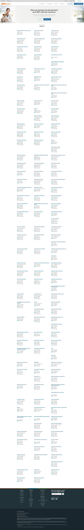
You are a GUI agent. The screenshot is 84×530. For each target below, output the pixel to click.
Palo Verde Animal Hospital (56, 340)
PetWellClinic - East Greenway (56, 362)
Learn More (40, 19)
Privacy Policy (42, 499)
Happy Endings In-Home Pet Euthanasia (58, 241)
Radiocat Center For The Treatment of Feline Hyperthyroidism (58, 385)
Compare (42, 493)
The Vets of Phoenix (54, 439)
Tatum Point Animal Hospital (22, 439)
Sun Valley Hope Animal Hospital (57, 431)
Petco (52, 348)
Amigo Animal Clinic (54, 46)
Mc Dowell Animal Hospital (39, 309)
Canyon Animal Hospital (55, 163)
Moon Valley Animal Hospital (56, 309)
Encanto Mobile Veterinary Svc (56, 211)
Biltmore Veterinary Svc (21, 155)
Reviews (22, 501)
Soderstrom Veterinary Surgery (39, 407)
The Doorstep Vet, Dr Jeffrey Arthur (40, 439)
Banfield (35, 108)
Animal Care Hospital (38, 54)
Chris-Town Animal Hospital (22, 179)
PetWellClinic (36, 362)
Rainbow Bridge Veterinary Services (57, 392)
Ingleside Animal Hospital (38, 270)
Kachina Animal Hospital (21, 279)
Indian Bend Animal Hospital (56, 262)
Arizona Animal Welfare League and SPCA (41, 84)
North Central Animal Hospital (39, 317)
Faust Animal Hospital (21, 226)
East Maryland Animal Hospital (22, 211)
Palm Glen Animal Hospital (39, 340)
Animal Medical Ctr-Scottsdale (56, 68)
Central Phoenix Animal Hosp (56, 171)
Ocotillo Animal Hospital (55, 332)
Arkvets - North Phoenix (38, 100)
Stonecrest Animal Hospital (22, 431)
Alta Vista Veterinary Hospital (56, 38)
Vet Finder (42, 492)
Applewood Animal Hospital (56, 76)
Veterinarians (31, 500)
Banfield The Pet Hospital (38, 123)
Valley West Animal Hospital (56, 446)
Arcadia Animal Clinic (21, 84)
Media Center (22, 502)
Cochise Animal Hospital (38, 179)
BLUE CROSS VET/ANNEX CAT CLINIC (41, 155)
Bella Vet (52, 140)
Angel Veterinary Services (21, 54)
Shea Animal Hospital (55, 399)
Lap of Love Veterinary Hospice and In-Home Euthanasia (58, 286)
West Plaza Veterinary (21, 477)
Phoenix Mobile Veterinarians (39, 369)
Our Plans (21, 492)
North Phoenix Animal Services (56, 324)
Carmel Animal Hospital (21, 171)
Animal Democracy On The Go (56, 54)
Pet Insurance (41, 3)
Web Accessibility (42, 503)
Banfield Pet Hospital (55, 108)
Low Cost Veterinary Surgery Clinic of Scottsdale (23, 302)
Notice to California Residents (20, 511)
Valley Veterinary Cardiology (39, 446)
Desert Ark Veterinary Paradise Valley (23, 30)
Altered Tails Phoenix (38, 46)
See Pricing (70, 3)
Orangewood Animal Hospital (22, 340)
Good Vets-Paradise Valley (56, 234)
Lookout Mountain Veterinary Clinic (57, 293)
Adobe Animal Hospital (21, 38)
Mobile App (31, 491)
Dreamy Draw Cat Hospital (56, 203)
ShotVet (18, 407)
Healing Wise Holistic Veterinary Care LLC (58, 248)
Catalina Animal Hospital (38, 171)
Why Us (56, 3)
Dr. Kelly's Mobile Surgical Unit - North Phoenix (41, 204)
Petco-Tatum (53, 355)
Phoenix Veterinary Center (21, 384)
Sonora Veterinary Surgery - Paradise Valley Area (59, 408)
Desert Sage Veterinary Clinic (56, 195)
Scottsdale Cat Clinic (21, 399)
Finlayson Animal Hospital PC (39, 226)
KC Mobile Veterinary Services (56, 279)
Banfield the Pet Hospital (55, 123)
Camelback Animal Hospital (39, 163)
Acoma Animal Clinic (55, 30)
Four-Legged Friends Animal (56, 226)
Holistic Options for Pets (21, 262)
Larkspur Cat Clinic (20, 293)
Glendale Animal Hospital (21, 234)
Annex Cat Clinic (20, 76)
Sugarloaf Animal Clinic (38, 431)
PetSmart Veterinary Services (22, 362)
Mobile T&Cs (42, 504)
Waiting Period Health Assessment (21, 514)
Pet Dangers (42, 491)
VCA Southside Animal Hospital (57, 461)
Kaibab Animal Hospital (38, 279)
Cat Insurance (22, 494)
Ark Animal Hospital (20, 100)
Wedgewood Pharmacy (55, 469)
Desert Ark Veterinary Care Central (23, 195)
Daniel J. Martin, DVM (38, 187)
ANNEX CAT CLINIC (37, 76)
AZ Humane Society (54, 100)
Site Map (43, 505)
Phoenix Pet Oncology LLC (56, 369)
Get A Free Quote (47, 19)
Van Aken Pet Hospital (21, 454)
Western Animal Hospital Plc (39, 477)
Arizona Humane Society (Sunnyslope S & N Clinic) (59, 85)
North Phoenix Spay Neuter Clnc (23, 332)
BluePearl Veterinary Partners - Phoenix (58, 155)
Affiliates (31, 506)
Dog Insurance (22, 493)
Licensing (42, 502)
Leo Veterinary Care (37, 293)
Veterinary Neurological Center (22, 469)
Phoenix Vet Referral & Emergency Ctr (58, 376)
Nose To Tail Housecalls (38, 332)
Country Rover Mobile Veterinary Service (24, 187)
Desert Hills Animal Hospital (39, 195)
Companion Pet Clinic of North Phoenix (58, 179)
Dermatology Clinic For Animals (56, 187)
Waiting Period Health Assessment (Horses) (22, 516)
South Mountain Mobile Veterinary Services (41, 416)
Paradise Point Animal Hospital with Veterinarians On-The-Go (23, 349)
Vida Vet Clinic (36, 469)
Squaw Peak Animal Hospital (56, 423)
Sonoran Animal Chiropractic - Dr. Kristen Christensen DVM (24, 417)
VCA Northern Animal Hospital (56, 454)
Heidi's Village (53, 255)
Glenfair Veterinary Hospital (39, 234)
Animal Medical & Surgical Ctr (39, 68)
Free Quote (21, 495)
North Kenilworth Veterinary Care (57, 317)
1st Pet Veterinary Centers (38, 30)
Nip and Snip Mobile (20, 317)
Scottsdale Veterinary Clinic (39, 399)
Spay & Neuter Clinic (38, 423)
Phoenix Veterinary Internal (39, 384)
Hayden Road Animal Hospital (39, 248)
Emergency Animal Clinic (38, 211)
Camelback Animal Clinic (21, 163)
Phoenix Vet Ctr (37, 376)
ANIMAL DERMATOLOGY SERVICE (57, 61)
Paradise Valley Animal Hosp (39, 348)
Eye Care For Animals (55, 218)
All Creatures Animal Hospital (39, 38)
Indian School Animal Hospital (22, 270)
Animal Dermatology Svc (21, 68)
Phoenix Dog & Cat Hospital (22, 369)
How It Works (49, 3)
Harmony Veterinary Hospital (22, 248)
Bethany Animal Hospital (55, 147)
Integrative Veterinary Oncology (57, 270)
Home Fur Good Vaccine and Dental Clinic (41, 262)
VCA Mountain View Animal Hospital (40, 454)
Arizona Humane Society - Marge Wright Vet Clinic (59, 93)
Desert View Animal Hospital (22, 203)
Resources (62, 3)
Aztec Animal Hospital (21, 108)
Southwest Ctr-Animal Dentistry (56, 416)
